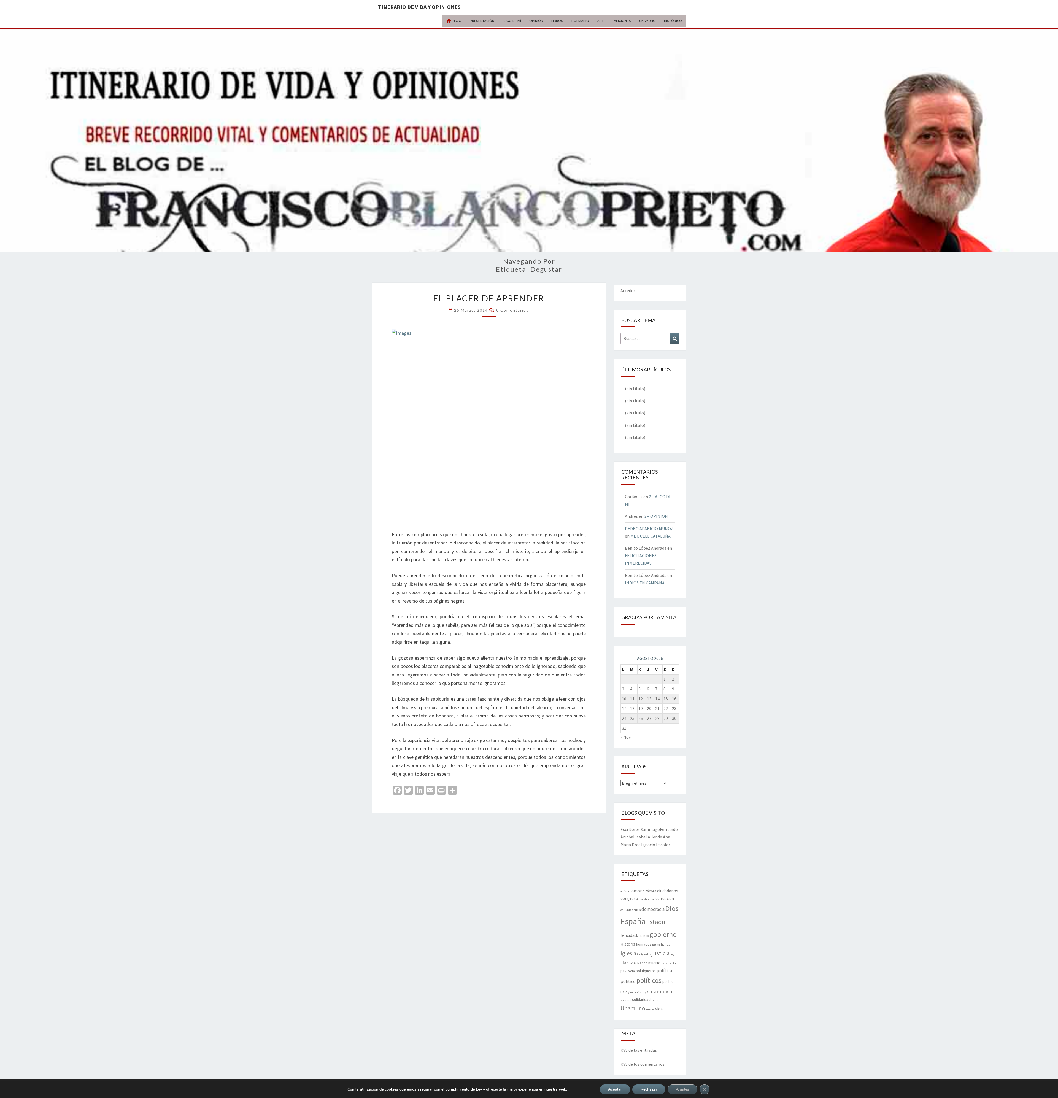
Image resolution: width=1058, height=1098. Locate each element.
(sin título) (635, 388)
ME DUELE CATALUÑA (650, 536)
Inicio (456, 20)
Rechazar (649, 1089)
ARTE (601, 20)
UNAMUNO (647, 20)
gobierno (663, 934)
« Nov (625, 737)
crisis (637, 910)
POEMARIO (580, 20)
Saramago (650, 829)
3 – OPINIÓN (656, 516)
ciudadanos (667, 890)
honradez (643, 944)
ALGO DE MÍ (512, 20)
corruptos (626, 910)
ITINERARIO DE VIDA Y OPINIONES (418, 6)
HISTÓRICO (673, 20)
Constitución (647, 899)
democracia (653, 909)
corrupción (664, 898)
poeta (631, 971)
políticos (649, 980)
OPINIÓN (536, 20)
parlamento (668, 963)
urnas (650, 1009)
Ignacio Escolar (655, 844)
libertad (628, 962)
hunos (665, 944)
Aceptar (615, 1089)
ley (672, 954)
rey (644, 992)
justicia (661, 953)
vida (659, 1008)
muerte (654, 962)
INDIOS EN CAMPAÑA (645, 583)
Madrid (642, 963)
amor (636, 890)
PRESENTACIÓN (482, 20)
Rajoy (624, 992)
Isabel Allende (648, 837)
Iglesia (628, 953)
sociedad (625, 1000)
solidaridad (641, 999)
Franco (644, 936)
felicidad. (629, 935)
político (628, 981)
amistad (625, 891)
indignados (644, 954)
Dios (672, 908)
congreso (629, 898)
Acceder (627, 290)
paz (623, 970)
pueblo (668, 981)
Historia (627, 944)
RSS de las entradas (638, 1050)
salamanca (659, 991)
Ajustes (682, 1089)
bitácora (649, 890)
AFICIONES (622, 20)
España (633, 921)
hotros (656, 944)
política (664, 970)
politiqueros (646, 970)
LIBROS (557, 20)
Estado (655, 922)
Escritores (630, 829)
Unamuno (632, 1008)
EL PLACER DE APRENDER (488, 298)
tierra (654, 1000)
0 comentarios (512, 310)
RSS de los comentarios (642, 1064)
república (636, 992)
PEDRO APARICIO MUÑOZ (649, 528)
